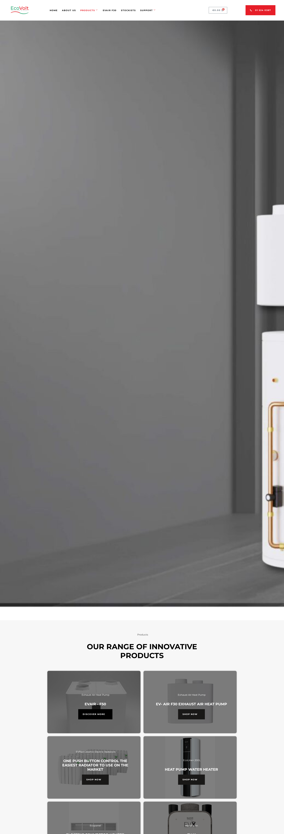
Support (146, 10)
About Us (69, 10)
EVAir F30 (110, 10)
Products (87, 10)
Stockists (128, 10)
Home (54, 10)
